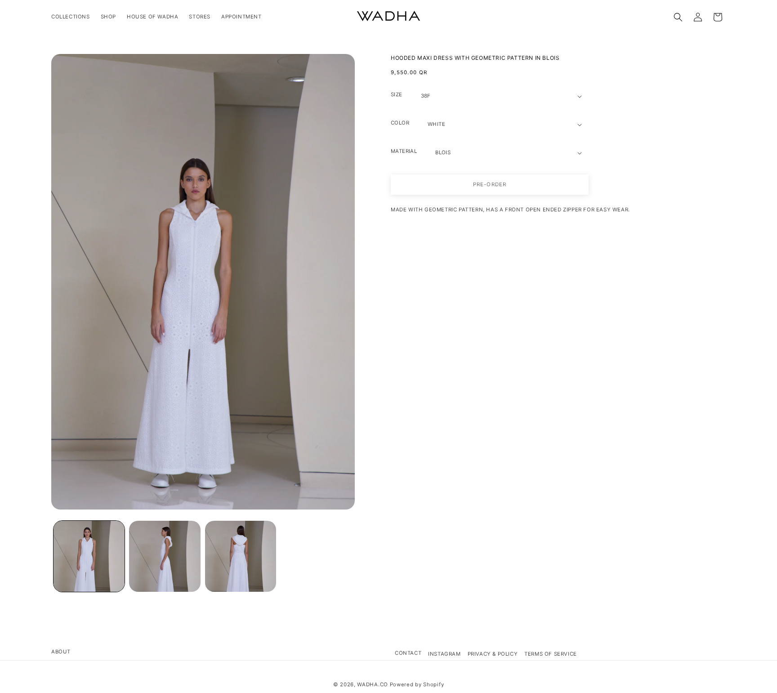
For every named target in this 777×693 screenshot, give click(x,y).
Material (404, 151)
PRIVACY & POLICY (493, 654)
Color (400, 123)
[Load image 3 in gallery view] (240, 556)
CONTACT (408, 653)
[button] (678, 17)
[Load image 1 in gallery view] (89, 556)
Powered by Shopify (417, 684)
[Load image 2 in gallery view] (164, 556)
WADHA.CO (372, 684)
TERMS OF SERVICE (550, 654)
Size (396, 94)
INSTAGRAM (444, 654)
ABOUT (61, 651)
